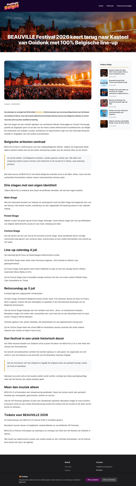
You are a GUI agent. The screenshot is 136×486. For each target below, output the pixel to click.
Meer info (22, 482)
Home (101, 6)
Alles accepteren (93, 480)
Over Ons (68, 467)
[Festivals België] (11, 6)
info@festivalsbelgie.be (104, 467)
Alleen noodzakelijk (109, 480)
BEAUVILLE (39, 112)
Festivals (110, 6)
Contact (67, 470)
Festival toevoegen (124, 6)
